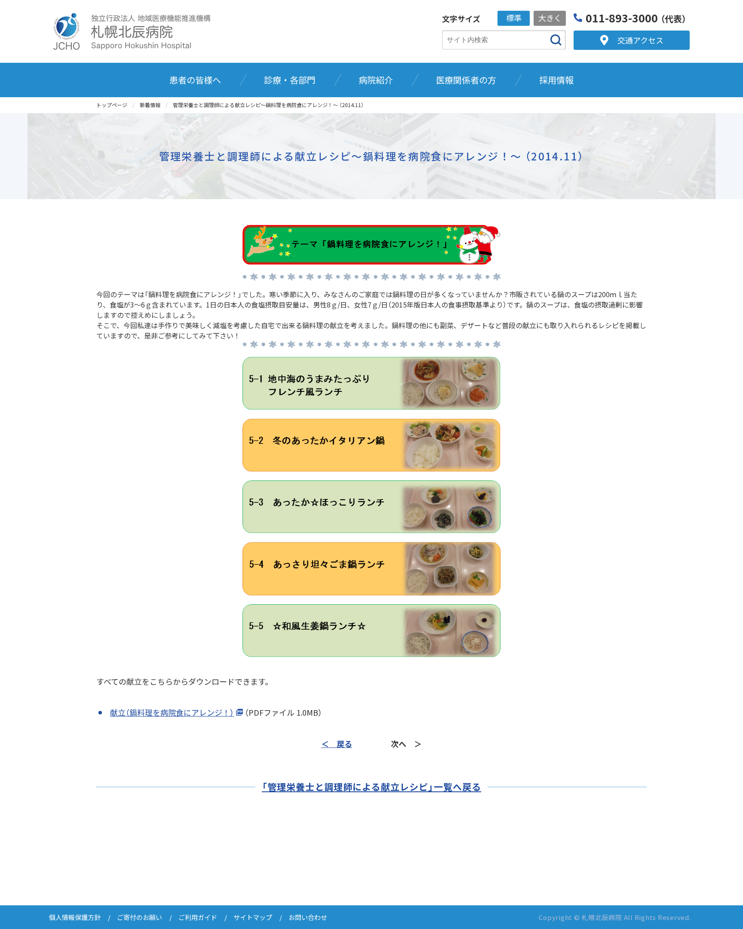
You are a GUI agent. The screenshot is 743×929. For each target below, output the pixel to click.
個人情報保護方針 (75, 917)
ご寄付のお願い (139, 917)
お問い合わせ (308, 917)
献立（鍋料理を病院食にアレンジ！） (172, 712)
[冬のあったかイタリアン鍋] (371, 445)
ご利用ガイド (197, 917)
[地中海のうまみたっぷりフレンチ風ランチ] (371, 383)
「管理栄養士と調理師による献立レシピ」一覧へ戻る (371, 787)
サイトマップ (252, 917)
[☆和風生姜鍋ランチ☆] (371, 630)
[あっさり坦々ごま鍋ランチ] (371, 568)
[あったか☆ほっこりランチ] (371, 507)
